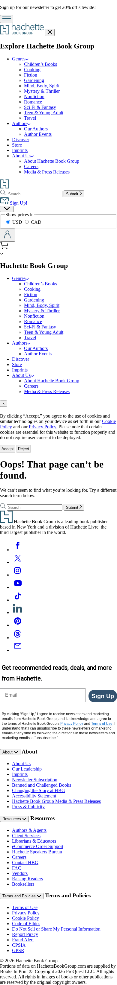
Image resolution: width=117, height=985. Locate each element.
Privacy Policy (26, 912)
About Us (21, 155)
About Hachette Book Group (51, 161)
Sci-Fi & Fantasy (40, 107)
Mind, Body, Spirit (41, 85)
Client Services (26, 835)
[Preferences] (7, 209)
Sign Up (103, 696)
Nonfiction (34, 96)
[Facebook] (17, 549)
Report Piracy (25, 934)
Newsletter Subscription (34, 779)
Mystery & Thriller (42, 91)
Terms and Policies (19, 896)
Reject (23, 449)
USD (17, 222)
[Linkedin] (17, 612)
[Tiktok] (17, 599)
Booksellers (23, 884)
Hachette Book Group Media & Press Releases (56, 801)
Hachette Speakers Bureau (37, 851)
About (8, 752)
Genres (19, 58)
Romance (33, 101)
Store (17, 144)
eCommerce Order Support (37, 846)
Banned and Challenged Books (41, 785)
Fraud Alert (23, 939)
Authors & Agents (29, 830)
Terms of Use (25, 907)
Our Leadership (27, 768)
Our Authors (36, 128)
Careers (31, 166)
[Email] (17, 650)
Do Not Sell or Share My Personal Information (56, 928)
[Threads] (17, 637)
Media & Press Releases (47, 171)
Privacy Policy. (43, 426)
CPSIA (19, 945)
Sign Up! (18, 202)
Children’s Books (40, 64)
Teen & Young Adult (43, 112)
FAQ (17, 867)
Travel (30, 118)
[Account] (7, 235)
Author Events (38, 134)
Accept (8, 449)
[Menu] (6, 19)
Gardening (34, 80)
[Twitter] (17, 562)
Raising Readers (27, 878)
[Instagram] (17, 574)
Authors (19, 123)
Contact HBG (25, 862)
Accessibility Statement (34, 795)
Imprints (20, 150)
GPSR (18, 950)
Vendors (20, 873)
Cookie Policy (25, 918)
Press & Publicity (28, 806)
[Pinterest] (17, 625)
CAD (36, 222)
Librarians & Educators (34, 841)
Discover (20, 139)
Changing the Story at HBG (38, 790)
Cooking (32, 69)
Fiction (30, 74)
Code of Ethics (26, 923)
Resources (12, 819)
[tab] (58, 404)
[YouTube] (17, 587)
